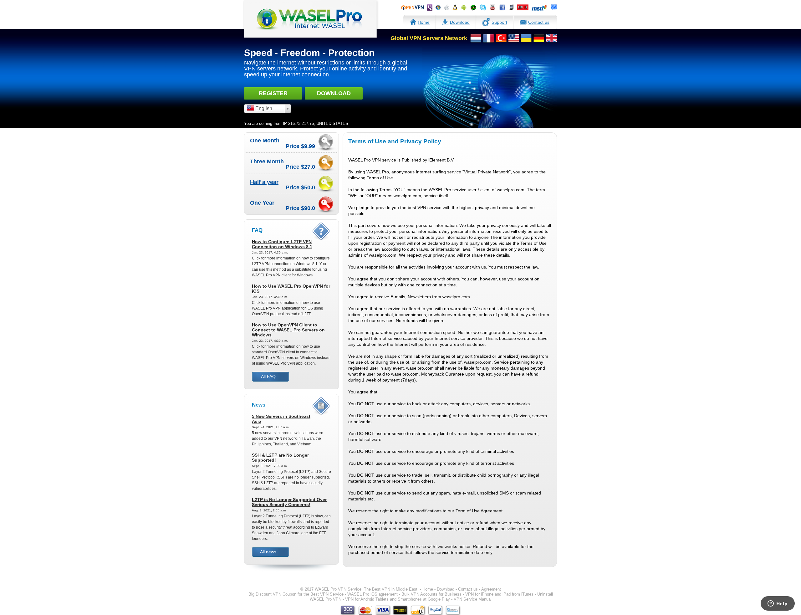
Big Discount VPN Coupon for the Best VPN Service (296, 594)
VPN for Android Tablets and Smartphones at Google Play (397, 599)
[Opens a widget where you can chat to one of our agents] (777, 604)
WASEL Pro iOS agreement (372, 594)
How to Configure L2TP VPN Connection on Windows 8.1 (282, 244)
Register (273, 93)
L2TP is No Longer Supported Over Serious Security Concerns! (289, 502)
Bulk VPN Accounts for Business (431, 594)
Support (499, 22)
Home (424, 22)
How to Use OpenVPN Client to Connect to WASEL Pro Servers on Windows (288, 329)
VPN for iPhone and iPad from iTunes (499, 594)
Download (460, 22)
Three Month (267, 161)
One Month (264, 140)
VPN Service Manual (473, 599)
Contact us (538, 22)
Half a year (264, 182)
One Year (262, 203)
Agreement (491, 589)
